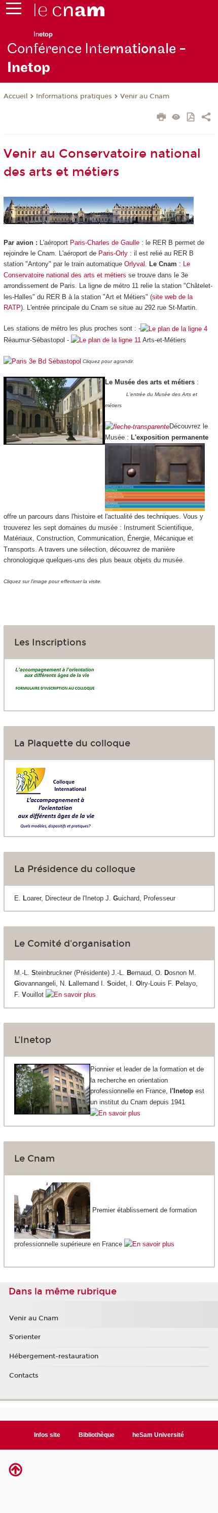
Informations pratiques (74, 96)
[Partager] (206, 118)
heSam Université (158, 1434)
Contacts (24, 1376)
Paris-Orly (113, 253)
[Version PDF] (191, 118)
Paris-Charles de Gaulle (104, 242)
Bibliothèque (97, 1434)
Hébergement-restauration (53, 1356)
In (43, 34)
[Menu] (13, 10)
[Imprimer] (161, 118)
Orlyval (134, 264)
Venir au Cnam (144, 96)
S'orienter (25, 1337)
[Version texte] (176, 118)
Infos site (47, 1434)
